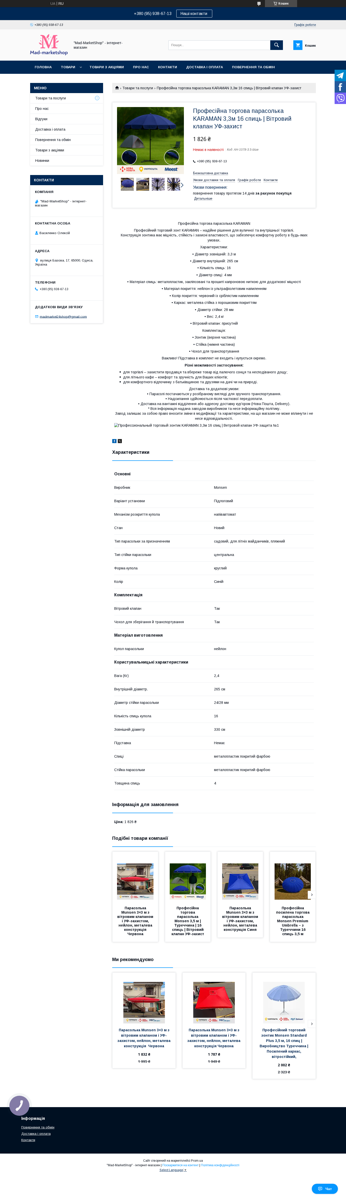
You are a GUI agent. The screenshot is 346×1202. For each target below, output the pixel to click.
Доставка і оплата (204, 67)
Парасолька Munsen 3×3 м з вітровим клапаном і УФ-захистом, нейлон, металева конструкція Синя (240, 919)
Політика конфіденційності (220, 1165)
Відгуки (41, 119)
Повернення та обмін (253, 67)
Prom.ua (197, 1160)
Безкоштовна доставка (210, 173)
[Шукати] (276, 45)
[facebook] (114, 442)
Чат (328, 1189)
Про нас (141, 67)
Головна (43, 67)
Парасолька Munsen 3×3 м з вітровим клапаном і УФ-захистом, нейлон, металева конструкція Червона (135, 921)
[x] (120, 442)
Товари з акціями (106, 67)
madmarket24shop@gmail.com (63, 316)
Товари (68, 67)
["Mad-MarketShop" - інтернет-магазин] (49, 54)
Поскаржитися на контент (180, 1165)
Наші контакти (194, 13)
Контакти (167, 67)
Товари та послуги (137, 88)
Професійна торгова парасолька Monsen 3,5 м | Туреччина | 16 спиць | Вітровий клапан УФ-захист (188, 921)
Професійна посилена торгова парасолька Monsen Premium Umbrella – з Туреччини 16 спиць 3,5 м (293, 921)
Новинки (42, 161)
